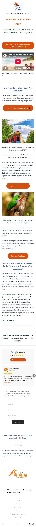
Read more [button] (7, 382)
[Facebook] (15, 445)
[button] (1, 375)
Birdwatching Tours (18, 256)
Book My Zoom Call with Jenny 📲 (18, 108)
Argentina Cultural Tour (18, 186)
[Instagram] (18, 445)
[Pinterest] (21, 445)
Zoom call (11, 98)
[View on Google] (6, 369)
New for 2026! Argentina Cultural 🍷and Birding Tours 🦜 (18, 45)
